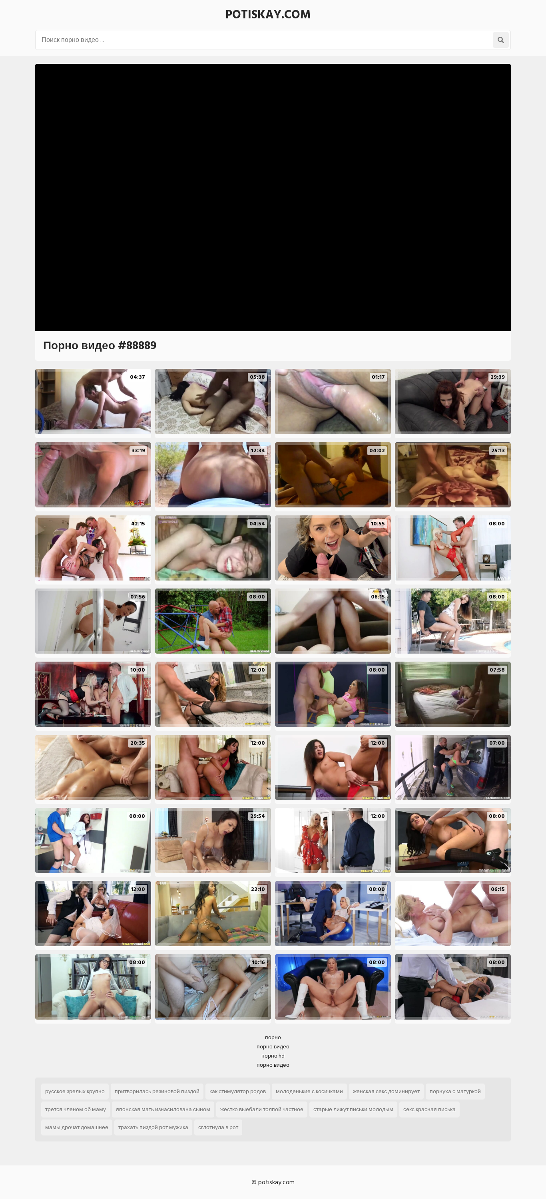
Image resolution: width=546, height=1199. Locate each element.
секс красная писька (429, 1109)
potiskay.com (268, 14)
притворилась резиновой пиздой (157, 1091)
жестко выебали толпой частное (261, 1109)
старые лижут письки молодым (353, 1109)
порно (273, 1037)
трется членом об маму (75, 1109)
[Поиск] (501, 40)
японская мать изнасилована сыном (163, 1109)
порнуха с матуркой (455, 1091)
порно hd (273, 1055)
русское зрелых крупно (75, 1091)
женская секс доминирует (386, 1091)
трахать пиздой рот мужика (153, 1127)
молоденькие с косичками (309, 1091)
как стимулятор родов (237, 1091)
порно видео (273, 1046)
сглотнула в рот (218, 1127)
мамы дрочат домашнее (76, 1127)
